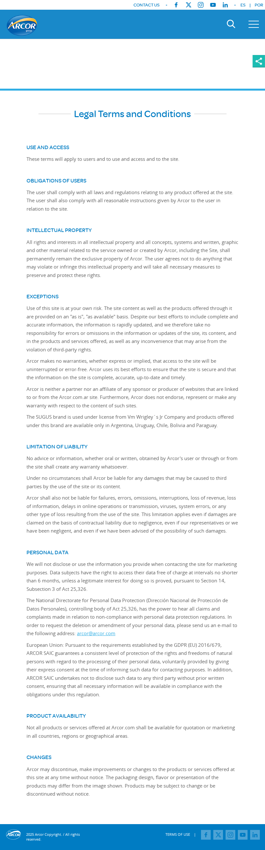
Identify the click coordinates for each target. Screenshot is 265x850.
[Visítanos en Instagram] (201, 5)
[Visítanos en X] (188, 5)
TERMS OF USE (177, 834)
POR (259, 5)
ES (243, 5)
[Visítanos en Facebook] (176, 5)
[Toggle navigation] (254, 24)
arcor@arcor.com (96, 633)
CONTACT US (146, 5)
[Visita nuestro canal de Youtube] (213, 5)
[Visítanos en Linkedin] (225, 5)
